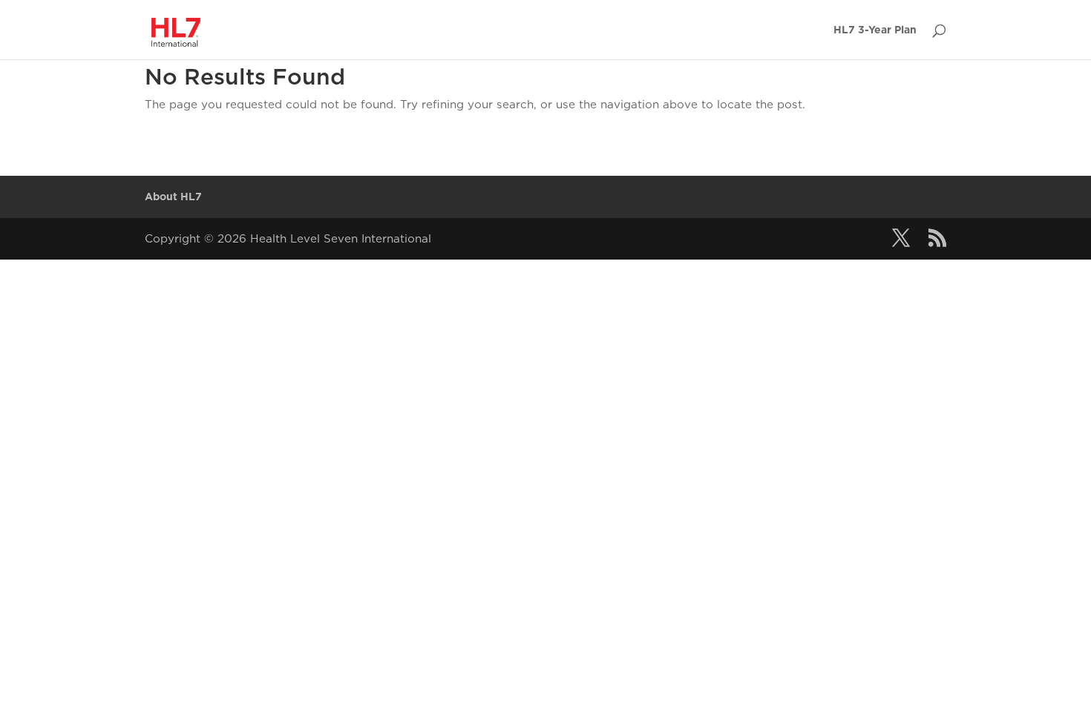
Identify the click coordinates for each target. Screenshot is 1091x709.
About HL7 (173, 196)
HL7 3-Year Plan (875, 30)
